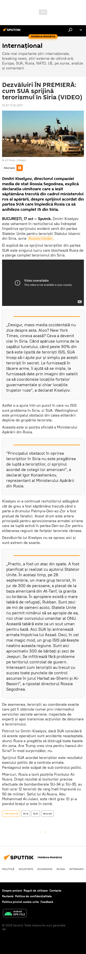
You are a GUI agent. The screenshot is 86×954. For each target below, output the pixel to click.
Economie (44, 869)
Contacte (55, 890)
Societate (26, 869)
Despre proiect (12, 890)
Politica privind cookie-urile (20, 902)
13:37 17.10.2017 (12, 105)
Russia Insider (40, 238)
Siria (25, 813)
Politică (8, 869)
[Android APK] (15, 913)
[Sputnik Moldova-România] (12, 31)
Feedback (46, 902)
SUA (35, 813)
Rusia (61, 869)
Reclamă (7, 896)
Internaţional (11, 813)
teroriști (47, 813)
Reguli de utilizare (36, 890)
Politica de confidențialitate (33, 896)
